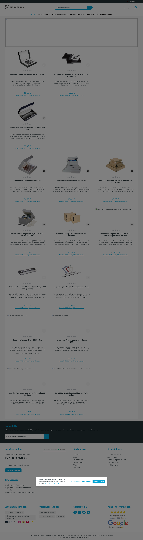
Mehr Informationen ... (52, 483)
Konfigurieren (99, 481)
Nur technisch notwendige (81, 481)
